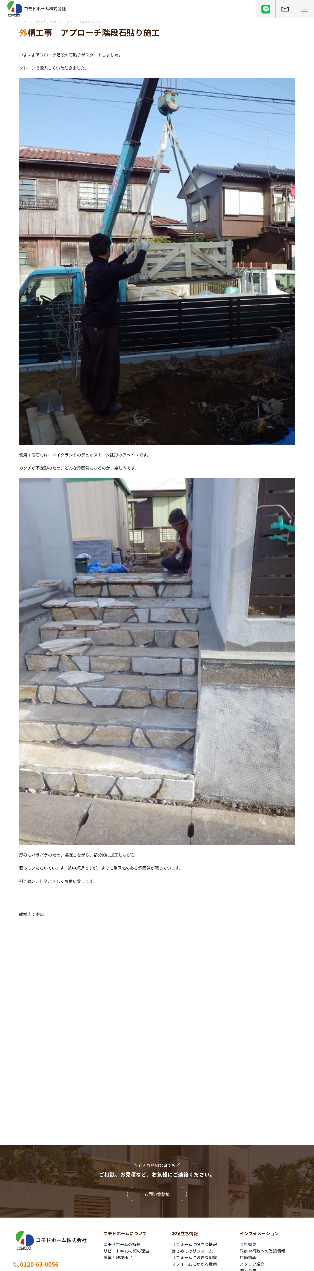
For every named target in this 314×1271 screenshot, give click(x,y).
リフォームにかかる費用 (194, 1264)
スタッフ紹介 (252, 1264)
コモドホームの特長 (121, 1244)
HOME (23, 21)
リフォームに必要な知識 (194, 1257)
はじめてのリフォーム (192, 1251)
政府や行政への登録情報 (262, 1251)
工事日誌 (39, 21)
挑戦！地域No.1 (118, 1257)
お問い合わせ (157, 1194)
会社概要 (248, 1244)
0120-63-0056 (39, 1264)
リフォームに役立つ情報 (194, 1244)
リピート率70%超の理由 (126, 1251)
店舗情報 (248, 1257)
